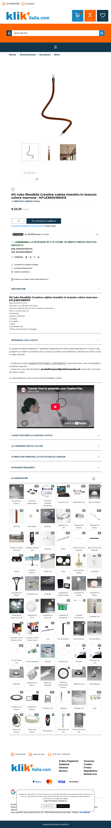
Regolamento (90, 771)
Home (12, 54)
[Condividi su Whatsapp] (30, 257)
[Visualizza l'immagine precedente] (88, 106)
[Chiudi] (93, 478)
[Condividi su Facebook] (26, 257)
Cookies (88, 764)
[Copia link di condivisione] (38, 257)
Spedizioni (64, 764)
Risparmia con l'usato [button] (24, 340)
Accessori (45, 54)
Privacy (87, 767)
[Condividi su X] (34, 257)
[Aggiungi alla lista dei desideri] (12, 190)
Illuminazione (28, 54)
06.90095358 (85, 812)
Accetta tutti (63, 806)
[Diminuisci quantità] (13, 221)
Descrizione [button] (18, 289)
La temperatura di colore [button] (27, 446)
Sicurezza (89, 761)
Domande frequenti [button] (23, 467)
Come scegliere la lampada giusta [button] (31, 435)
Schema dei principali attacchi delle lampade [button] (38, 457)
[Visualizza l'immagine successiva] (22, 106)
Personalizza (48, 806)
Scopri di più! (50, 226)
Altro (57, 54)
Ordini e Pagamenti (68, 761)
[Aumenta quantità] (24, 221)
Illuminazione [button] (19, 478)
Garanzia (63, 767)
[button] (9, 33)
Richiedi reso (90, 774)
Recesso (63, 771)
